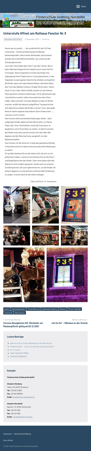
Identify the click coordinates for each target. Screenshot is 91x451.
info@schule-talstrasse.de (24, 397)
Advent (7, 309)
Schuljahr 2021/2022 (13, 39)
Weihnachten (20, 313)
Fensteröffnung (33, 309)
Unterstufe (8, 313)
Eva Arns (45, 39)
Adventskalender (18, 309)
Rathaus (62, 309)
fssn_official (8, 440)
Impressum (7, 434)
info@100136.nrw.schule (22, 417)
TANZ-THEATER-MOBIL (19, 353)
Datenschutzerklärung (22, 434)
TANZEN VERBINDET (18, 356)
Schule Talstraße (74, 309)
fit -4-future (15, 350)
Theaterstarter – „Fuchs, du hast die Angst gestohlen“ (32, 346)
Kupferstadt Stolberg (49, 309)
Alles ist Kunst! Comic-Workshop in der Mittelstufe (31, 343)
